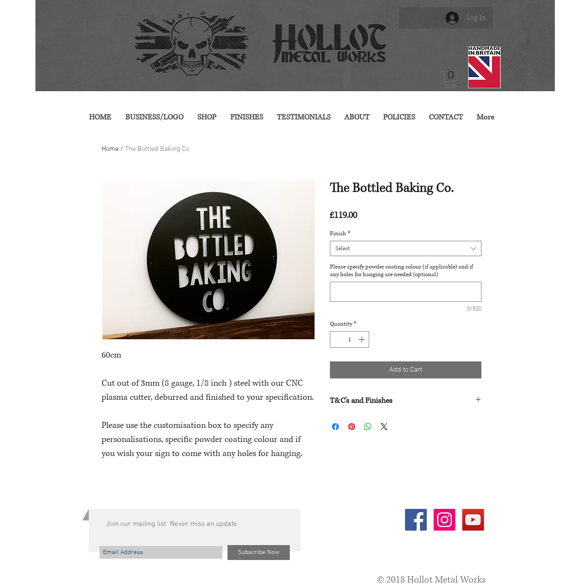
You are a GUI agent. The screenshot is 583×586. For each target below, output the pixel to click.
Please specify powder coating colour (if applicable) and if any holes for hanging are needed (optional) (401, 270)
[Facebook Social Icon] (416, 520)
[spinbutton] (350, 339)
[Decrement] (337, 339)
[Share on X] (384, 426)
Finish (340, 233)
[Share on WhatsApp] (368, 426)
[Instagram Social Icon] (444, 520)
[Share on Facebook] (335, 426)
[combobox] (405, 248)
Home (110, 149)
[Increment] (362, 339)
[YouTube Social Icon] (473, 520)
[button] (451, 79)
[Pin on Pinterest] (352, 426)
